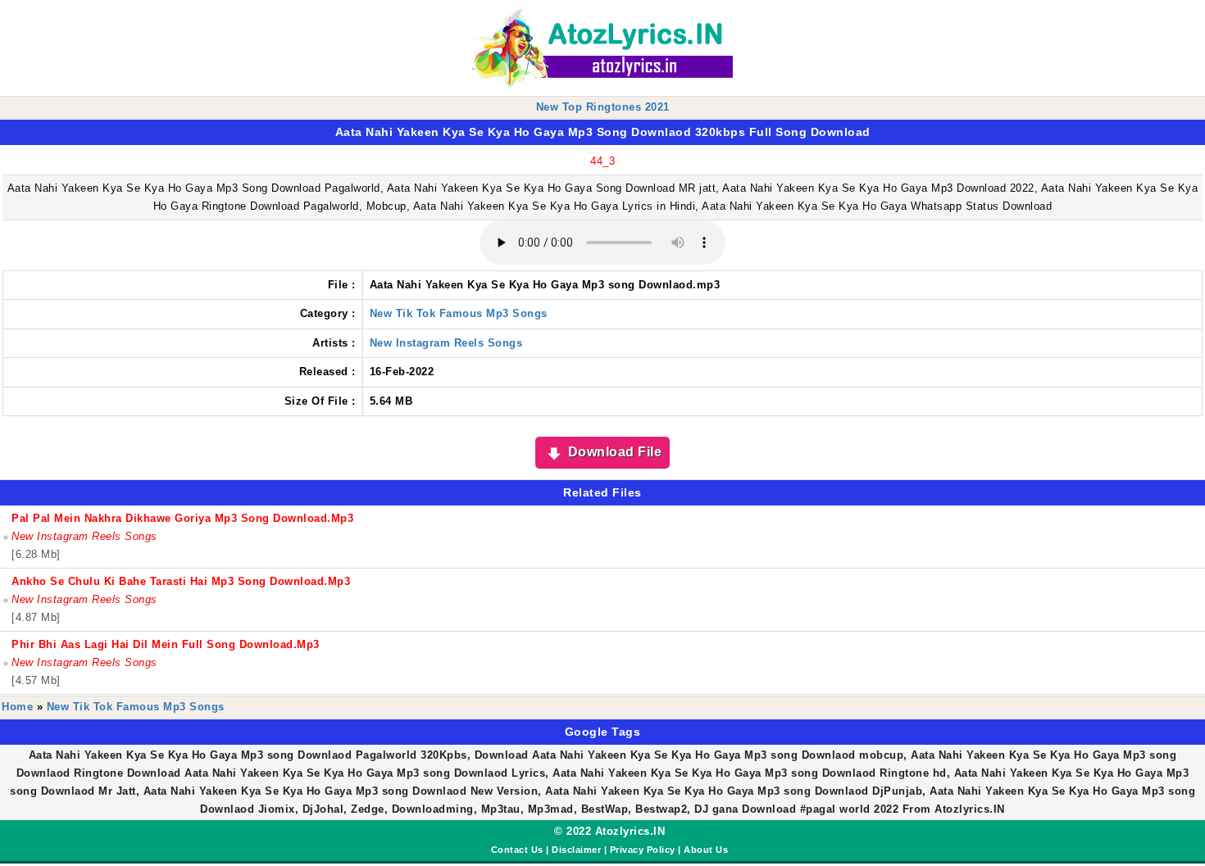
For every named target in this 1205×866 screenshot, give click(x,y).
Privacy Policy (642, 850)
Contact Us (517, 850)
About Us (706, 850)
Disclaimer (576, 850)
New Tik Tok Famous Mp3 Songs (459, 313)
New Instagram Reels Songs (446, 343)
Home (17, 707)
